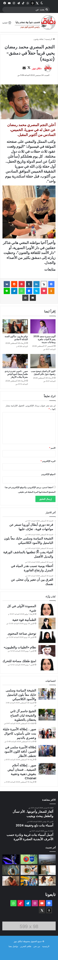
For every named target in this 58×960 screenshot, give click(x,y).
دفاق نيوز (36, 68)
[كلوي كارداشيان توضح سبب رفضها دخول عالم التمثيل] (43, 361)
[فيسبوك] (51, 284)
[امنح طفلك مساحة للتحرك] (47, 664)
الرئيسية (49, 39)
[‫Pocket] (44, 291)
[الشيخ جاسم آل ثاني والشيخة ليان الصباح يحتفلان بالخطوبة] (47, 714)
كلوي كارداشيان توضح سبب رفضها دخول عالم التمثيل (43, 373)
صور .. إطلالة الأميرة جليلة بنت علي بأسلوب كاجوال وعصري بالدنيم (19, 733)
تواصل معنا (13, 946)
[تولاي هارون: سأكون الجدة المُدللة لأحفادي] (15, 326)
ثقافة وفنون (38, 39)
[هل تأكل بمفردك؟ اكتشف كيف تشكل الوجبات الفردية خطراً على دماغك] (29, 870)
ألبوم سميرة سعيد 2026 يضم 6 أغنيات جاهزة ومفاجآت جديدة (44, 339)
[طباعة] (25, 298)
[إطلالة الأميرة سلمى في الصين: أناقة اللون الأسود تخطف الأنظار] (47, 751)
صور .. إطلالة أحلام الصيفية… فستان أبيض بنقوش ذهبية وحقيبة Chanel (22, 771)
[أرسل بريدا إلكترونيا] (24, 68)
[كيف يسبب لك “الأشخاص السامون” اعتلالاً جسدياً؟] (47, 881)
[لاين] (7, 291)
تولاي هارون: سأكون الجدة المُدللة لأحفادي (16, 338)
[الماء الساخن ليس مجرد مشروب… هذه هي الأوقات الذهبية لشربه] (47, 870)
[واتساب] (22, 291)
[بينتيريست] (22, 284)
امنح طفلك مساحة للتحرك (19, 661)
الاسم (52, 448)
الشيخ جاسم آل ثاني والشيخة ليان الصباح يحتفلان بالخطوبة (23, 715)
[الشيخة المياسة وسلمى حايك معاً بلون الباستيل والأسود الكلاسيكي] (47, 694)
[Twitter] (37, 3)
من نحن (36, 946)
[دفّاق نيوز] (35, 22)
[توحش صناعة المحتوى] (47, 637)
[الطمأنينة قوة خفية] (47, 623)
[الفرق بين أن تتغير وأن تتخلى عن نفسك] (10, 881)
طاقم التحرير (25, 946)
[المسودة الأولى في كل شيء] (47, 609)
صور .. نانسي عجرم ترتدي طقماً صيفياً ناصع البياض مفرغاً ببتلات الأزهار (16, 374)
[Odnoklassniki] (51, 291)
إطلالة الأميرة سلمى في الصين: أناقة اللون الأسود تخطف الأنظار (20, 751)
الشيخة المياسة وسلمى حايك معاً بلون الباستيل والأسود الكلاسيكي (21, 694)
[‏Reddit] (14, 284)
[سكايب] (36, 291)
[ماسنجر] (29, 291)
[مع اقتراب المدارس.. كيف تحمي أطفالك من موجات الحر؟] (29, 881)
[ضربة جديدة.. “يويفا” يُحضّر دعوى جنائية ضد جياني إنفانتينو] (29, 859)
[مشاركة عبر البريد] (33, 298)
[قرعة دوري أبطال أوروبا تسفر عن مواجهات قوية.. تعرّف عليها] (10, 859)
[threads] (32, 3)
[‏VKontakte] (7, 284)
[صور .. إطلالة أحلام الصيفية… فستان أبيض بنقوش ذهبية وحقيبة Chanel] (47, 769)
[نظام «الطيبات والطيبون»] (47, 651)
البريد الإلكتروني (48, 461)
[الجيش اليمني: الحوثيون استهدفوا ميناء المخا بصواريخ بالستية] (47, 859)
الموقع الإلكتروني (48, 474)
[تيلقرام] (14, 291)
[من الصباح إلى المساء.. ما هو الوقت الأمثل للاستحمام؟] (10, 870)
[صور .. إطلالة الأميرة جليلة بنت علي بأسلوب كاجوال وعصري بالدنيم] (47, 733)
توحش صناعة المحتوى (22, 633)
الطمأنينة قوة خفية (24, 620)
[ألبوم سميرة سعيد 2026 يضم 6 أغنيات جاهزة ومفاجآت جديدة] (43, 326)
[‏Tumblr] (29, 284)
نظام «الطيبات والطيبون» (20, 647)
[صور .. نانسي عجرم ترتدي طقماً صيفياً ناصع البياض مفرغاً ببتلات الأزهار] (15, 361)
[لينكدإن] (36, 284)
